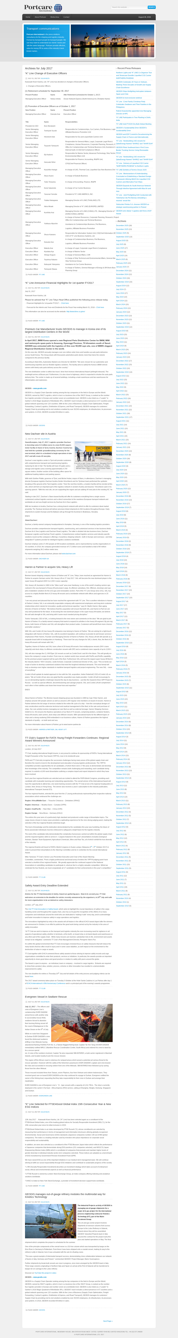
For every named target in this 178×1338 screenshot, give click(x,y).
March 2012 (120, 846)
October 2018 (121, 549)
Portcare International (45, 7)
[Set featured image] (93, 462)
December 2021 (122, 406)
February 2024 (121, 308)
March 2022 (120, 395)
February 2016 (121, 669)
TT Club (42, 877)
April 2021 (120, 436)
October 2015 (121, 684)
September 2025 (122, 237)
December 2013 (122, 767)
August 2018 (121, 556)
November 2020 (122, 455)
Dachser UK (44, 559)
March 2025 (120, 259)
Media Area (54, 17)
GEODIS (42, 425)
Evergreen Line (45, 1096)
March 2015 (120, 710)
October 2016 (121, 639)
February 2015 (121, 714)
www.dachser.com (69, 554)
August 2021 (121, 421)
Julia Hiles (45, 78)
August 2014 (121, 737)
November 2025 (122, 229)
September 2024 (122, 282)
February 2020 (121, 489)
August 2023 (121, 331)
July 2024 (119, 289)
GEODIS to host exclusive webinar (129, 98)
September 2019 (122, 507)
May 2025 (120, 252)
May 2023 (120, 342)
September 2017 (122, 598)
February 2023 (121, 353)
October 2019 (121, 504)
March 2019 (120, 530)
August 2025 (121, 241)
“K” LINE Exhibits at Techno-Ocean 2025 (131, 170)
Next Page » (108, 1321)
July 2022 (119, 380)
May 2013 (120, 793)
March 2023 (120, 350)
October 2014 (121, 729)
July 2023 (119, 335)
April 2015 (120, 707)
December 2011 (122, 857)
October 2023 (121, 323)
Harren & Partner (46, 729)
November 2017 (122, 590)
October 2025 (121, 233)
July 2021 (119, 425)
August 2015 (121, 692)
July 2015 (119, 695)
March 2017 (120, 620)
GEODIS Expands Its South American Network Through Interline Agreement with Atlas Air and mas (133, 188)
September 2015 (122, 688)
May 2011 (119, 883)
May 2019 (120, 522)
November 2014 (122, 725)
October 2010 (121, 902)
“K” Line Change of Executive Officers (46, 73)
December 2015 (122, 677)
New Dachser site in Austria (40, 433)
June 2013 (120, 789)
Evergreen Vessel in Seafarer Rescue (46, 996)
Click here (65, 303)
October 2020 (121, 459)
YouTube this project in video (45, 1273)
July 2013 (119, 786)
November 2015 (122, 680)
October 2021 (121, 413)
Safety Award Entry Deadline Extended (46, 885)
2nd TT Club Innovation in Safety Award (43, 909)
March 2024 (120, 304)
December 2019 (122, 496)
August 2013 (121, 782)
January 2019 (121, 537)
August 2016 (121, 646)
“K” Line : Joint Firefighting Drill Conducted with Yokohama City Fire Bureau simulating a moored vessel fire (134, 198)
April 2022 (120, 391)
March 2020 (120, 485)
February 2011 (121, 895)
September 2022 (122, 372)
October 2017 (121, 594)
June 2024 (120, 293)
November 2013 (122, 771)
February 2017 (121, 624)
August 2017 (121, 601)
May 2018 (120, 568)
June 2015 (120, 699)
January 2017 (121, 628)
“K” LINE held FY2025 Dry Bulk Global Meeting (133, 124)
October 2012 (121, 819)
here (31, 976)
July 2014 (119, 740)
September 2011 (122, 868)
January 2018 (121, 583)
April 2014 (120, 752)
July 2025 (119, 244)
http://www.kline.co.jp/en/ (75, 312)
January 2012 (121, 853)
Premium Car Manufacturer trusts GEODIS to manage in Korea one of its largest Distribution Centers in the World (65, 330)
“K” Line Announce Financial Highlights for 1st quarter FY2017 (59, 282)
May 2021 (120, 432)
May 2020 (120, 477)
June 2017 (120, 609)
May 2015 (120, 703)
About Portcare (40, 17)
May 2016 (120, 658)
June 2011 (120, 880)
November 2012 (122, 816)
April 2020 (120, 481)
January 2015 (121, 718)
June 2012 (120, 834)
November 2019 (122, 500)
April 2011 (120, 887)
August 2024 (121, 286)
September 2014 (122, 733)
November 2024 (122, 274)
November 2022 (122, 365)
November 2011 (122, 861)
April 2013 (120, 797)
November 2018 (122, 545)
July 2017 (119, 605)
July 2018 (119, 560)
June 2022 (120, 383)
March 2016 (120, 665)
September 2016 (122, 643)
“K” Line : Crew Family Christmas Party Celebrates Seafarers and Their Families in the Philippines (133, 104)
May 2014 (120, 748)
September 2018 (122, 553)
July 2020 (119, 470)
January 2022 (121, 402)
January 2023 (121, 357)
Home (28, 17)
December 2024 (122, 271)
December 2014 (122, 722)
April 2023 (120, 346)
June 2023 (120, 338)
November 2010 (122, 898)
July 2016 (119, 650)
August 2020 (121, 466)
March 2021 (120, 440)
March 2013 (120, 801)
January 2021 (121, 447)
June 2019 (120, 519)
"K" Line (42, 274)
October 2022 (121, 368)
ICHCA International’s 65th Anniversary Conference (46, 983)
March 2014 (120, 755)
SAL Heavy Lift (61, 729)
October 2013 (121, 774)
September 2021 (122, 417)
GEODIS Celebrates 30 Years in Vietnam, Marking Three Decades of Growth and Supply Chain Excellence (133, 85)
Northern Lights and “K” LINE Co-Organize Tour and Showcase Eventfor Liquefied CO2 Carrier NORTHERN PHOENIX (134, 75)
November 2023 (122, 319)
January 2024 (121, 312)
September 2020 (122, 462)
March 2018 (120, 575)
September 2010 (122, 906)
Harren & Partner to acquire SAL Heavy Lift (49, 567)
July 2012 (119, 831)
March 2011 (120, 891)
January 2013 (121, 808)
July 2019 (119, 515)
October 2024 (121, 278)
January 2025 (121, 267)
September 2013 (122, 778)
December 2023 (122, 316)
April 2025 (120, 256)
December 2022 (122, 361)
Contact (66, 17)
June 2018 (120, 564)
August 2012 (121, 827)
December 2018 (122, 541)
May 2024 (120, 297)
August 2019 (121, 511)
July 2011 (119, 876)
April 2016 (120, 662)
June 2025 (120, 248)
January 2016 (121, 673)
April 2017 (120, 616)
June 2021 (120, 428)
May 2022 (120, 387)
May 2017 (120, 613)
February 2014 (121, 759)
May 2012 (120, 838)
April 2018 (120, 571)
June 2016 (120, 654)
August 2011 (121, 872)
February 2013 (121, 804)
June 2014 (120, 744)
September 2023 (122, 327)
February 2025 (121, 263)
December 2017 (122, 586)
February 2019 (121, 534)
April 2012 (120, 842)
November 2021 (122, 410)
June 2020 (120, 474)
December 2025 (122, 226)
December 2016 (122, 631)
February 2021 (121, 444)
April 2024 (120, 301)
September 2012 (122, 823)
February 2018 (121, 579)
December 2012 (122, 812)
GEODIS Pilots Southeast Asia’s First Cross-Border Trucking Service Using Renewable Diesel (132, 150)
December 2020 (122, 451)
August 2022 (121, 376)
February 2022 (121, 398)
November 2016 (122, 635)
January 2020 (121, 492)
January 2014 (121, 763)
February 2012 (121, 849)
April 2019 (120, 526)
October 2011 (121, 865)
